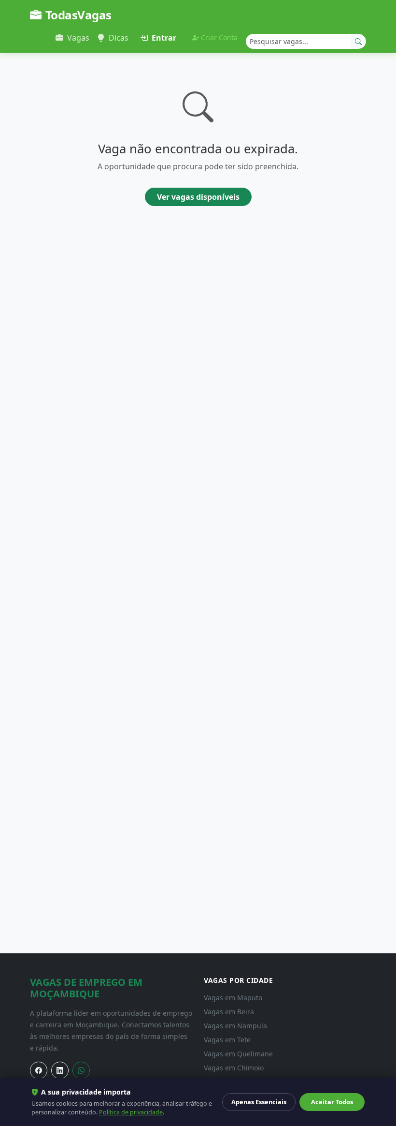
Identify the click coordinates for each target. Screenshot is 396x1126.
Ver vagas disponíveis (198, 197)
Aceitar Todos (332, 1101)
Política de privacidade (131, 1112)
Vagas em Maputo (233, 997)
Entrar (164, 37)
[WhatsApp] (81, 1070)
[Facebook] (38, 1070)
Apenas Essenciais (258, 1101)
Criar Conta (219, 37)
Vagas (78, 37)
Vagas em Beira (229, 1011)
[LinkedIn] (60, 1070)
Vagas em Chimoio (234, 1067)
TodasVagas (78, 15)
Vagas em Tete (227, 1039)
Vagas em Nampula (235, 1025)
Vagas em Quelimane (238, 1053)
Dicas (118, 37)
